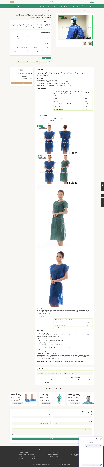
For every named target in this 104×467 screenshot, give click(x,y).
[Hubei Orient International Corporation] (92, 2)
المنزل (93, 10)
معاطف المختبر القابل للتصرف (52, 454)
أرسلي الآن (52, 438)
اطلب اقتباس (42, 6)
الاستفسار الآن (46, 58)
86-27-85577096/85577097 (22, 75)
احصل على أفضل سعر (75, 403)
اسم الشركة (49, 414)
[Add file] (101, 465)
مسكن (91, 6)
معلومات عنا (72, 6)
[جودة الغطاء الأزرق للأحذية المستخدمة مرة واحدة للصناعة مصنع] (30, 398)
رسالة (90, 427)
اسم (91, 414)
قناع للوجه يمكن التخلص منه (53, 459)
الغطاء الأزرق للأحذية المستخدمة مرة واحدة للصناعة (16, 396)
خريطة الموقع (35, 464)
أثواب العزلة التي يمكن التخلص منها (79, 10)
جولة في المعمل (64, 6)
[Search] (18, 6)
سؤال (12, 1)
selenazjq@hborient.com (42, 1)
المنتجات (88, 10)
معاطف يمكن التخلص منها (53, 452)
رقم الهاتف (90, 421)
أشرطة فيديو (80, 6)
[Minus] (80, 438)
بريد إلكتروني (48, 421)
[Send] (80, 465)
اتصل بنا (49, 6)
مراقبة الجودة (56, 6)
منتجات (86, 6)
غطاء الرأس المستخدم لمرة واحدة (52, 458)
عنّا (71, 454)
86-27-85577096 (58, 1)
